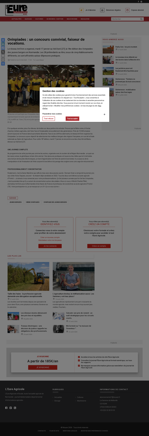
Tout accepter (72, 119)
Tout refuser (49, 119)
